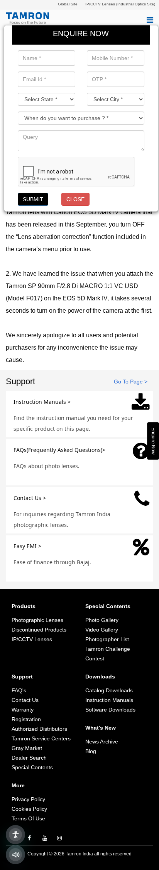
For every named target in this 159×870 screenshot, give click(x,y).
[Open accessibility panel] (15, 834)
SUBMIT (33, 199)
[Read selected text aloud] (15, 854)
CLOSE (75, 199)
